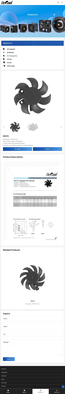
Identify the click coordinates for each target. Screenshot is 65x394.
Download (17, 149)
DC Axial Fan (11, 49)
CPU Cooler (11, 66)
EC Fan (9, 63)
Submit (9, 359)
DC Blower (10, 52)
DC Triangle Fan (12, 56)
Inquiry (47, 149)
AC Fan (9, 59)
